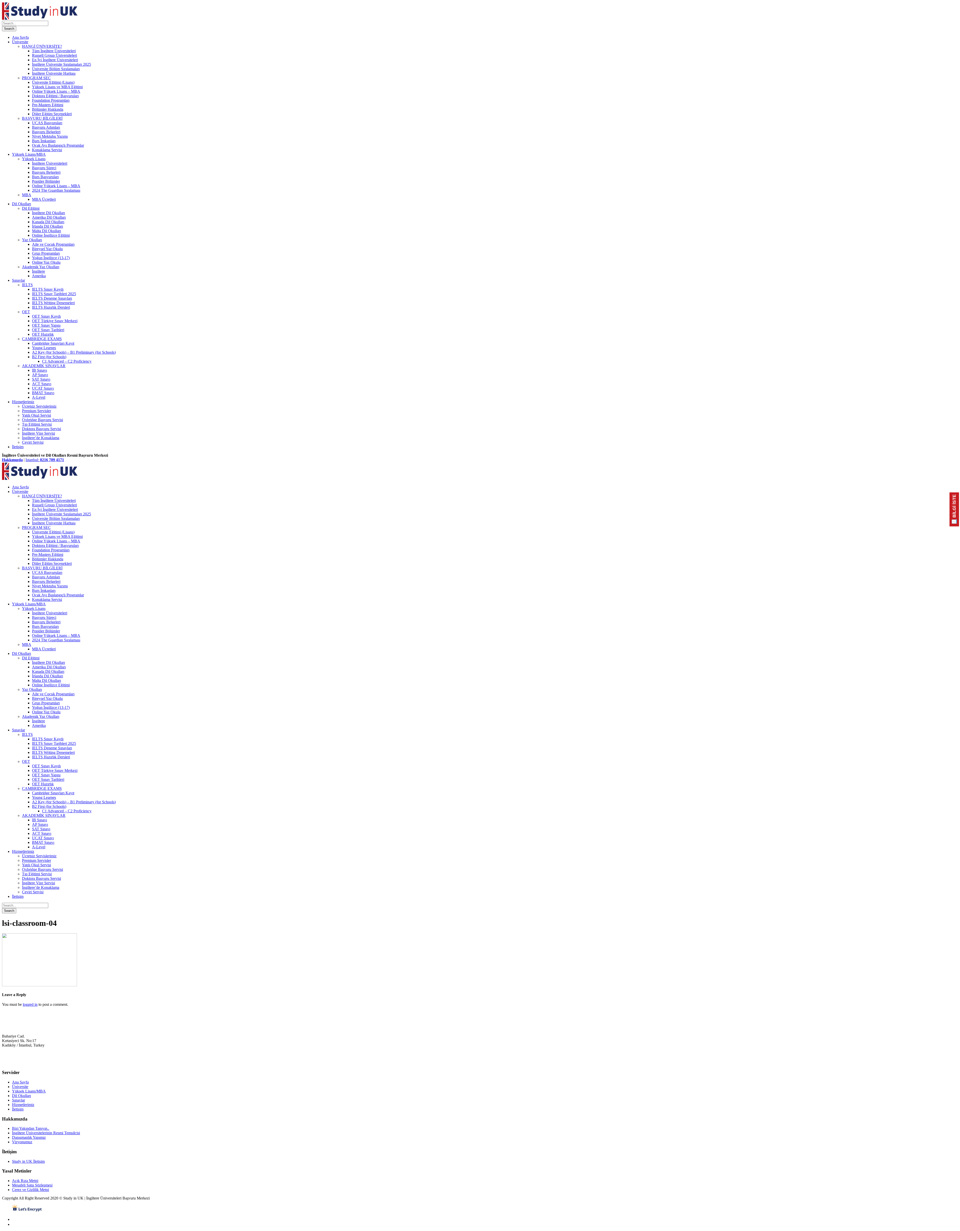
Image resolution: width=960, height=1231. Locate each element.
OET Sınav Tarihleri (48, 330)
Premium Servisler (36, 411)
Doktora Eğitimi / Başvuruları (55, 96)
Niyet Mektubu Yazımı (50, 136)
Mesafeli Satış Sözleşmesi (32, 1185)
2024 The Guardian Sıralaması (56, 190)
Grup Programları (46, 253)
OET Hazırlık (43, 334)
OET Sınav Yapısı (46, 325)
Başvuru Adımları (46, 127)
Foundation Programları (51, 100)
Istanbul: (45, 460)
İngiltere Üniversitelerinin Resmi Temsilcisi (46, 1133)
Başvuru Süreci (44, 168)
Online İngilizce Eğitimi (51, 235)
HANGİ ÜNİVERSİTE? (42, 46)
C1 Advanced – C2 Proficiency (67, 361)
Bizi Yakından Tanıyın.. (30, 1128)
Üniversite (20, 42)
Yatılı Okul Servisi (36, 415)
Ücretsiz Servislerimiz (39, 406)
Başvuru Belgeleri (46, 132)
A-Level (38, 397)
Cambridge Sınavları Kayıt (53, 343)
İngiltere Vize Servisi (38, 433)
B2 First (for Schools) (49, 357)
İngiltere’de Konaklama (40, 438)
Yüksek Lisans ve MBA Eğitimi (57, 87)
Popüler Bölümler (46, 181)
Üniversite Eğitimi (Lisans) (53, 82)
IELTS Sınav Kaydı (48, 289)
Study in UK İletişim (28, 1161)
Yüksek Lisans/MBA (29, 154)
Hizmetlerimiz (23, 402)
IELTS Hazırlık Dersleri (51, 307)
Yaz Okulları (32, 240)
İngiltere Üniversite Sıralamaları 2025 (61, 64)
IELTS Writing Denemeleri (53, 303)
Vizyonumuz (22, 1142)
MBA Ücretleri (44, 199)
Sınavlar (18, 280)
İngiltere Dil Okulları (48, 213)
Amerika (39, 276)
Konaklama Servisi (47, 150)
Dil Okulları (21, 204)
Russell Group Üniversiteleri (54, 55)
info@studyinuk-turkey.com (24, 1063)
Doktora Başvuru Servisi (41, 429)
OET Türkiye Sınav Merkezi (55, 321)
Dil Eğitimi (31, 208)
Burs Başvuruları (45, 177)
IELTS (27, 285)
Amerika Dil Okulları (49, 217)
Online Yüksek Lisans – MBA (56, 91)
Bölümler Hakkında (47, 109)
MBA (26, 195)
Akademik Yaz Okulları (40, 267)
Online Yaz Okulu (46, 262)
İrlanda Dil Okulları (47, 226)
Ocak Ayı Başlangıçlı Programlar (58, 145)
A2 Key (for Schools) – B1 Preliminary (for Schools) (74, 352)
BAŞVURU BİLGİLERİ (42, 118)
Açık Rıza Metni (25, 1181)
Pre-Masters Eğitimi (47, 105)
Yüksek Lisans (34, 159)
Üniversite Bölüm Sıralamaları (56, 69)
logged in (30, 1004)
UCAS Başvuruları (47, 123)
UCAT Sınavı (43, 388)
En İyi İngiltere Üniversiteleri (55, 60)
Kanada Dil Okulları (48, 222)
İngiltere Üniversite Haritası (54, 73)
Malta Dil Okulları (46, 231)
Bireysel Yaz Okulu (47, 249)
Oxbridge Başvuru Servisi (42, 420)
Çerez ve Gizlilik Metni (30, 1190)
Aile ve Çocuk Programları (53, 244)
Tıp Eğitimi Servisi (37, 424)
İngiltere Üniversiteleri (49, 163)
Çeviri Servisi (33, 442)
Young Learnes (44, 348)
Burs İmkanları (44, 141)
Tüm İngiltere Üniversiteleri (54, 51)
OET (26, 312)
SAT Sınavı (41, 379)
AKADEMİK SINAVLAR (44, 366)
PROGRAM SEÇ (36, 78)
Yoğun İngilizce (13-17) (51, 258)
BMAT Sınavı (43, 393)
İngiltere (38, 271)
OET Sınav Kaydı (46, 316)
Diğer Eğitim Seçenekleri (52, 114)
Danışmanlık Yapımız (29, 1137)
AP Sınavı (40, 375)
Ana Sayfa (20, 37)
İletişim (18, 447)
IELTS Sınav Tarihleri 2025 (54, 294)
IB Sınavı (39, 370)
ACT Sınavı (41, 384)
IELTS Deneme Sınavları (52, 298)
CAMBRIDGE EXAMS (42, 339)
